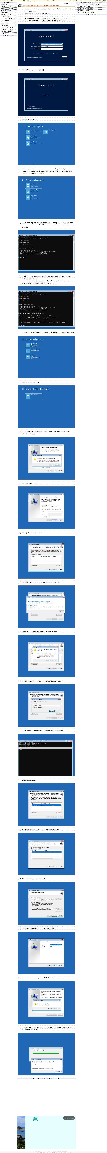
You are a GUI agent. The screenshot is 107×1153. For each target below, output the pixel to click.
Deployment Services (8, 29)
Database (4, 23)
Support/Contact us (76, 1)
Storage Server (6, 17)
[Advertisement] (8, 67)
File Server (4, 25)
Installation (4, 4)
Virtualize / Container (8, 19)
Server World (8, 1)
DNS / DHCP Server (7, 12)
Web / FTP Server (7, 21)
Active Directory (6, 14)
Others (3, 33)
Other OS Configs (29, 1)
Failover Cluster (6, 31)
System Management (8, 27)
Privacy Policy (52, 1)
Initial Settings (6, 6)
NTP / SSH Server (7, 8)
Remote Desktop (6, 10)
